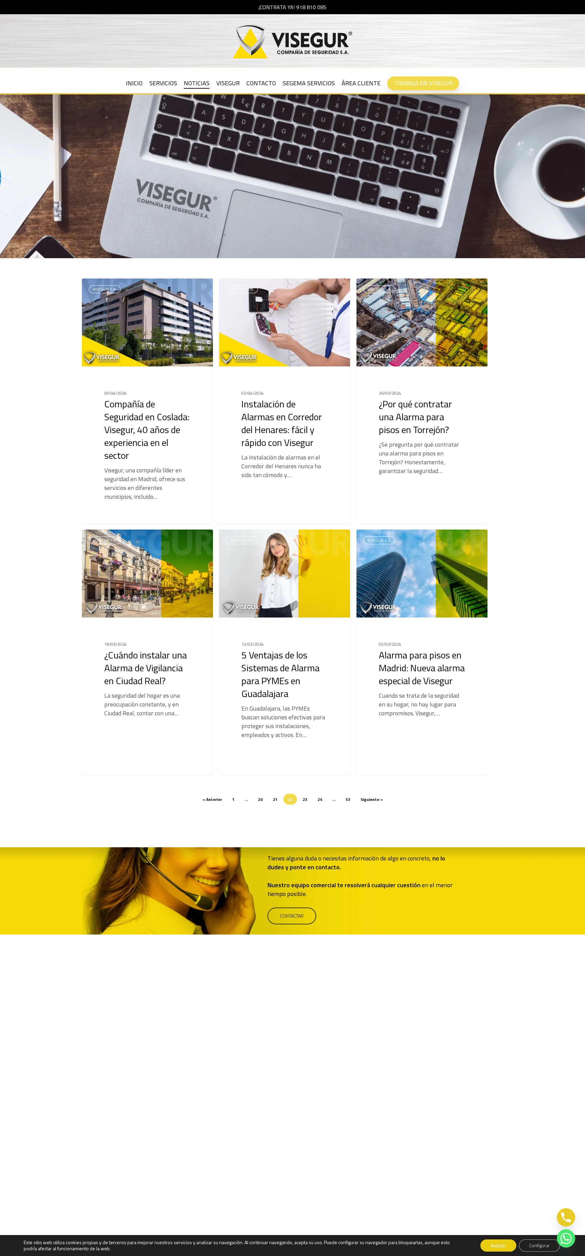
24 (320, 799)
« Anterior (212, 799)
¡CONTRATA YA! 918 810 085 (292, 7)
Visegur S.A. (105, 289)
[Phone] (566, 1217)
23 (305, 799)
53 (348, 799)
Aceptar (498, 1245)
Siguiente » (372, 799)
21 (275, 799)
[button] (291, 915)
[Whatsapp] (566, 1238)
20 (260, 799)
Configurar (539, 1245)
